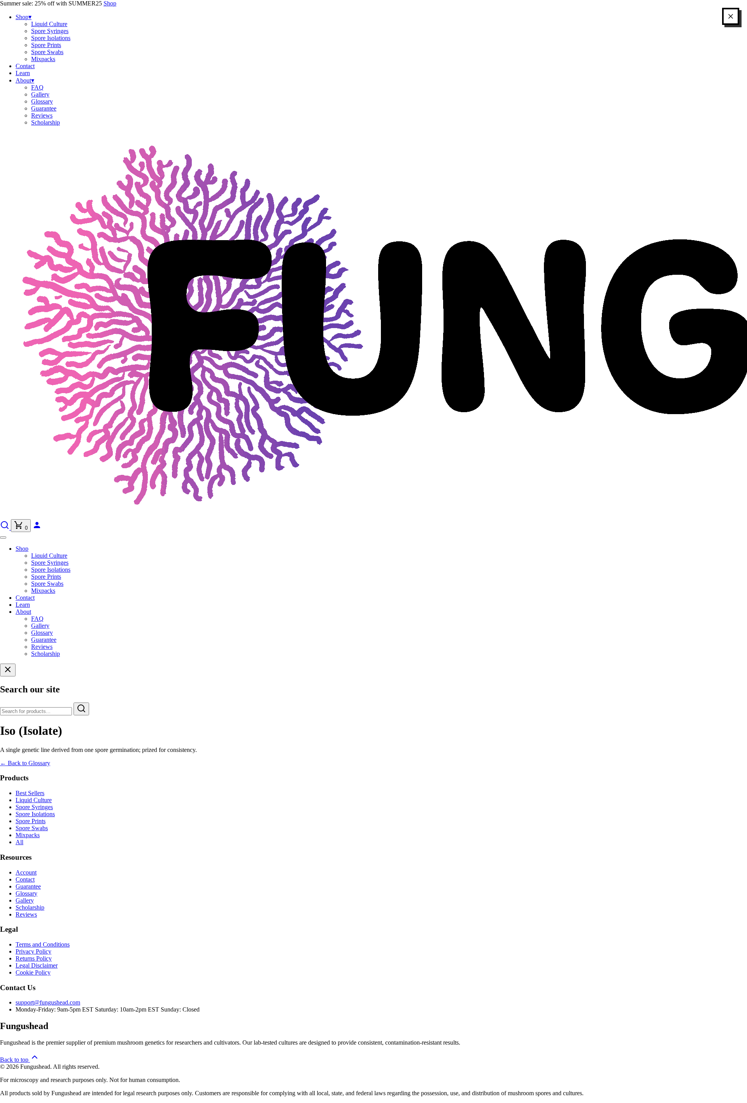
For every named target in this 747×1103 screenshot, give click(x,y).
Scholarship (45, 122)
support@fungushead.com (48, 1002)
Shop (109, 3)
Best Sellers (30, 793)
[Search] (5, 527)
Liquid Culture (49, 24)
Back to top (15, 1059)
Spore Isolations (50, 38)
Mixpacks (43, 59)
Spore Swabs (47, 52)
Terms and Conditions (43, 944)
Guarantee (43, 108)
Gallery (40, 94)
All (19, 842)
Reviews (42, 115)
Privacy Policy (33, 951)
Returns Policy (34, 958)
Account (26, 872)
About (25, 80)
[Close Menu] (730, 16)
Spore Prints (46, 45)
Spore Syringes (49, 31)
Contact (25, 66)
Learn (23, 73)
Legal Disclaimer (37, 965)
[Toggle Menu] (3, 537)
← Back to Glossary (25, 763)
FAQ (37, 87)
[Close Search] (8, 670)
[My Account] (37, 527)
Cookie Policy (33, 972)
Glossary (42, 101)
